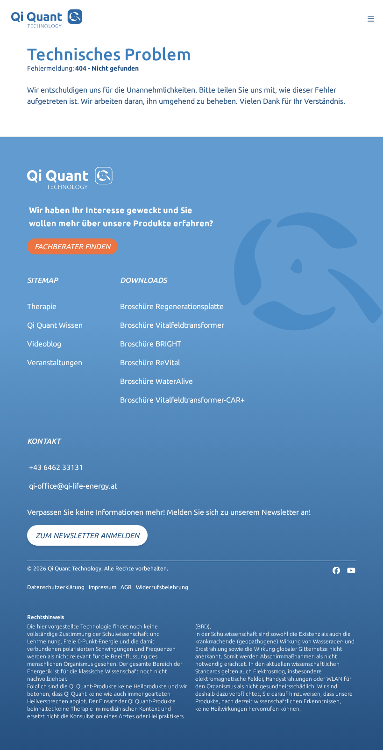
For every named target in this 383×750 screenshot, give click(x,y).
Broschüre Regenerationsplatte (172, 306)
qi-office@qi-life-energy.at (73, 486)
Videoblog (44, 343)
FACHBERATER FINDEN (72, 246)
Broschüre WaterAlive (156, 381)
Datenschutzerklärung (56, 587)
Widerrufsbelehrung (162, 587)
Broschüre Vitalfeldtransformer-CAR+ (182, 400)
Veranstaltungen (54, 362)
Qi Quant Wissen (55, 325)
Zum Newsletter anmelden (87, 535)
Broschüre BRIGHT (150, 343)
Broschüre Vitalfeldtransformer (172, 325)
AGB (126, 587)
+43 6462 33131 (56, 467)
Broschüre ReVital (150, 362)
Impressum (102, 587)
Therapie (42, 306)
